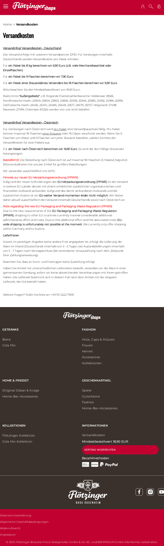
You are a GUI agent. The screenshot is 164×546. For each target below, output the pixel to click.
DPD (73, 54)
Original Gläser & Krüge (20, 390)
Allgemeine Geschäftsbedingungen (24, 521)
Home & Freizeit (15, 380)
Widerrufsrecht (10, 528)
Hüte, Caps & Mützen (98, 339)
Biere (6, 339)
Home (7, 24)
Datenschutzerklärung (15, 515)
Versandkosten (93, 435)
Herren (87, 351)
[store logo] (34, 6)
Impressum (8, 534)
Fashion (89, 329)
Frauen (87, 345)
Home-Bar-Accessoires (20, 396)
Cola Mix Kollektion (17, 441)
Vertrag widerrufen (100, 449)
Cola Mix (9, 345)
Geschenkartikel (96, 380)
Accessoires (91, 357)
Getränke (10, 329)
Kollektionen (92, 363)
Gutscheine (91, 396)
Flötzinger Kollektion (18, 435)
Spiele (86, 390)
